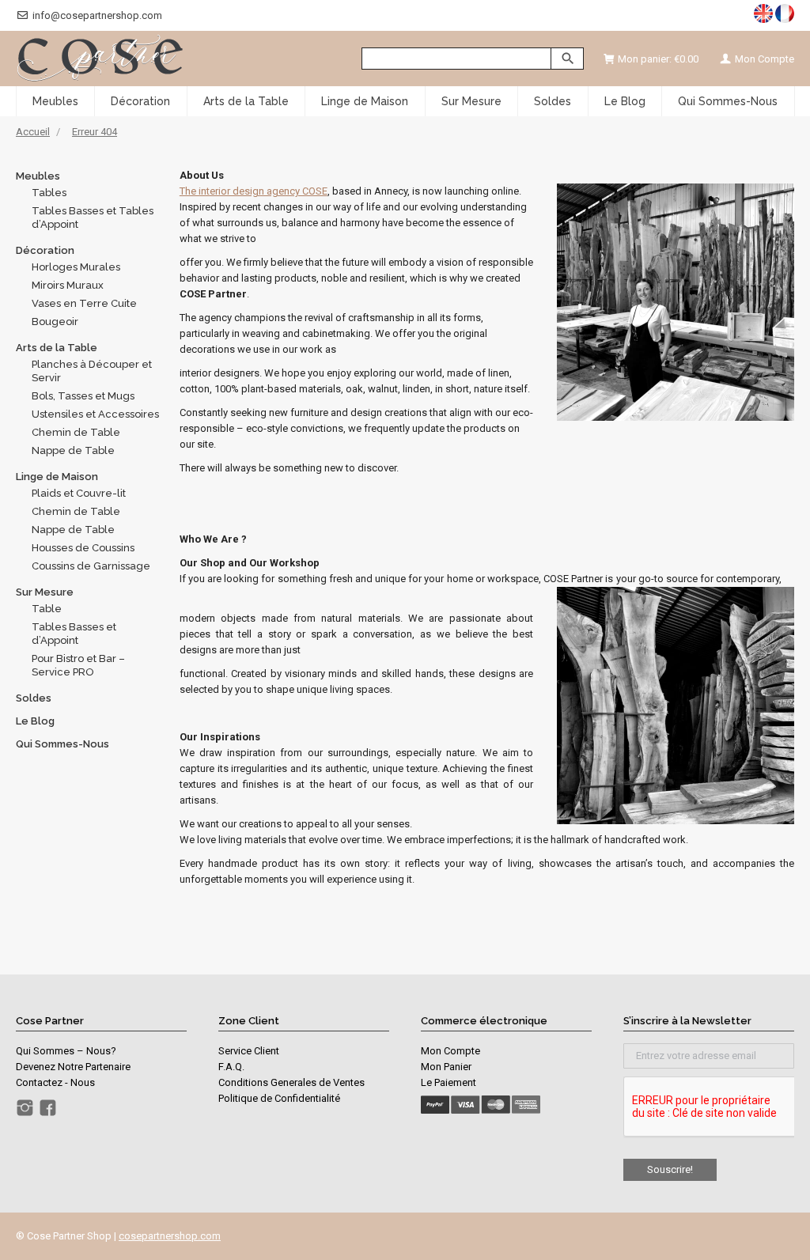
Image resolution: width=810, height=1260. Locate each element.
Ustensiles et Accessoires (95, 414)
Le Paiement (448, 1082)
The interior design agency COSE (253, 191)
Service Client (248, 1051)
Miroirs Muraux (68, 285)
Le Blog (35, 721)
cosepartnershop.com (170, 1236)
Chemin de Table (76, 432)
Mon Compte (763, 59)
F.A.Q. (231, 1067)
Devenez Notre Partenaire (73, 1067)
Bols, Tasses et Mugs (83, 396)
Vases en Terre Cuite (84, 303)
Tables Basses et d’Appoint (74, 633)
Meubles (38, 176)
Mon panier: (658, 59)
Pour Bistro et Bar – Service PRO (78, 665)
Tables (49, 193)
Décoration (45, 250)
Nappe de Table (73, 450)
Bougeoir (55, 321)
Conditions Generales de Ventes (291, 1082)
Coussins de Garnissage (91, 566)
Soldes (33, 698)
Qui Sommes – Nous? (66, 1051)
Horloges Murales (76, 267)
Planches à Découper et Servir (92, 371)
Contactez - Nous (55, 1082)
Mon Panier (446, 1067)
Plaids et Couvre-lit (79, 493)
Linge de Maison (57, 476)
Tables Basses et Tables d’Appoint (92, 217)
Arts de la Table (56, 348)
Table (47, 609)
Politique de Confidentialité (279, 1098)
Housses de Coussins (83, 548)
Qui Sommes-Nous (62, 744)
